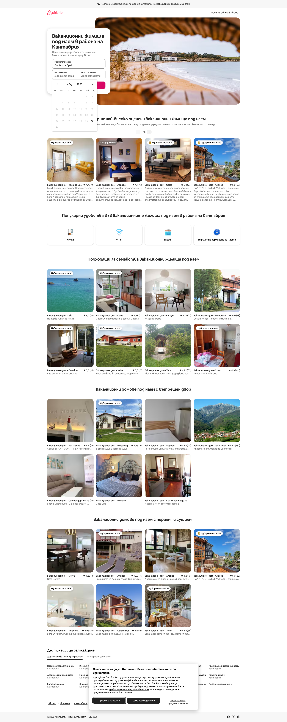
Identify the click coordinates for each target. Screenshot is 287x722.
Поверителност (77, 717)
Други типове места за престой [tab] (65, 656)
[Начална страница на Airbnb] (55, 12)
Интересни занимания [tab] (99, 656)
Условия (93, 717)
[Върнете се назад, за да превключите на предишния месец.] (57, 84)
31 (57, 127)
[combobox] (79, 65)
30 (92, 121)
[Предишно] (138, 132)
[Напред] (149, 132)
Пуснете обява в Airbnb (224, 12)
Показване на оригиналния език (173, 4)
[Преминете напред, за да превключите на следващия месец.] (92, 84)
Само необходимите (143, 700)
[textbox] (65, 76)
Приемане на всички (109, 700)
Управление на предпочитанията (178, 702)
